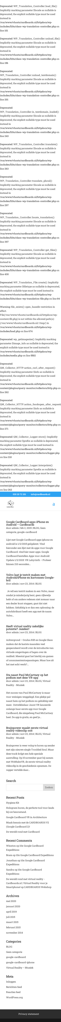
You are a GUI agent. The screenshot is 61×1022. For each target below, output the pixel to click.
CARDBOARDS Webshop (37, 887)
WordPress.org (14, 997)
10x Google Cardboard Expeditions (35, 855)
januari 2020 (13, 906)
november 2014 (14, 932)
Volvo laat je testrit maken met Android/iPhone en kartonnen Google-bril (30, 577)
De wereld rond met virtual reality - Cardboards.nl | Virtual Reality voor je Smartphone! (26, 883)
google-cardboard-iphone (20, 962)
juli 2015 (10, 917)
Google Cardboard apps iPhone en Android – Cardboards (27, 523)
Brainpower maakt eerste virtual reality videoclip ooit (27, 729)
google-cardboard (27, 532)
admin (15, 528)
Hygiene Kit (12, 802)
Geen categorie (14, 952)
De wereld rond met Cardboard (23, 831)
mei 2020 (11, 901)
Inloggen (11, 981)
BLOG (36, 528)
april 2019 (11, 911)
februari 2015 (13, 927)
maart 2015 (12, 922)
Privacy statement (28, 1014)
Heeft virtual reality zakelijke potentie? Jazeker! (25, 627)
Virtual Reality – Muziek (19, 967)
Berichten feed (14, 987)
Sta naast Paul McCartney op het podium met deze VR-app (27, 676)
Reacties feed (13, 992)
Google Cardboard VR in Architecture (26, 817)
